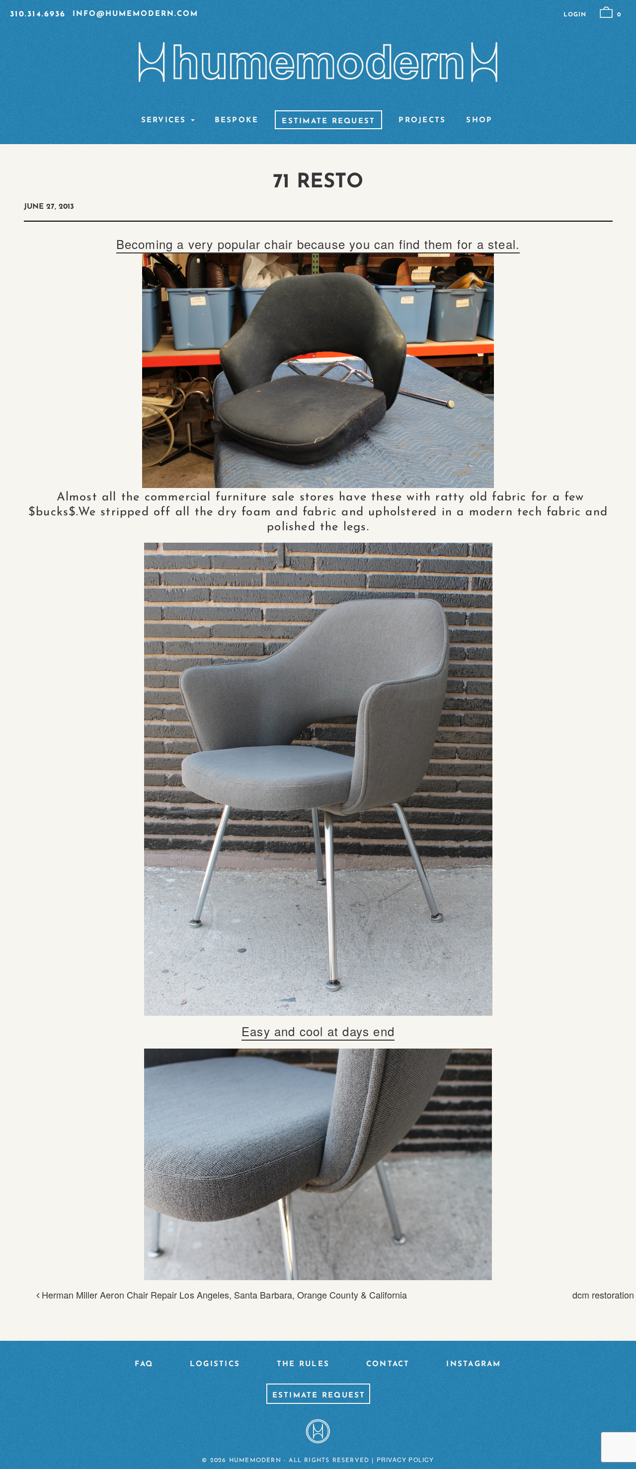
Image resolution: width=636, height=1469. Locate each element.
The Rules (303, 1364)
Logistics (215, 1364)
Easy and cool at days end (318, 1031)
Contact (388, 1364)
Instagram (473, 1364)
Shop (479, 121)
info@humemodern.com (135, 14)
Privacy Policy (405, 1459)
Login (574, 15)
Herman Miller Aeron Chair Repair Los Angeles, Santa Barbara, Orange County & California (223, 1294)
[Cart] (606, 12)
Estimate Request (328, 122)
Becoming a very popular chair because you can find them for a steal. (318, 243)
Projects (422, 121)
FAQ (144, 1364)
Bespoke (237, 121)
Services (163, 121)
